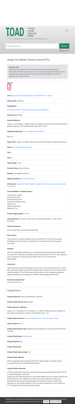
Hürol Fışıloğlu (28, 131)
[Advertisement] (37, 13)
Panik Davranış (46, 184)
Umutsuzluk (11, 186)
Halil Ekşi (16, 39)
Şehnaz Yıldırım (39, 131)
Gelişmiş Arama (64, 50)
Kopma (37, 184)
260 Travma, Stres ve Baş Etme (38, 110)
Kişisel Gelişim (29, 184)
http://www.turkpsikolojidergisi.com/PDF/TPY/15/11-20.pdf (31, 96)
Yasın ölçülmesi (29, 179)
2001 (22, 324)
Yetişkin (26, 214)
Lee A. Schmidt (43, 318)
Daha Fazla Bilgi (56, 402)
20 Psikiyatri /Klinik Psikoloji (16, 110)
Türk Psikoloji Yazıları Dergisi (22, 147)
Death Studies (27, 336)
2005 (11, 137)
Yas (22, 179)
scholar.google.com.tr (14, 282)
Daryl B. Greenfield (31, 318)
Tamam (46, 402)
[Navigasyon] (66, 30)
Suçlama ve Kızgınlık (59, 184)
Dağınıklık (20, 184)
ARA (65, 46)
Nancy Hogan (53, 318)
